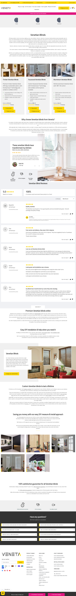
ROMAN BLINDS (29, 562)
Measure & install (52, 6)
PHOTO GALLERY (29, 574)
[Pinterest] (5, 570)
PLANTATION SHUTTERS (31, 559)
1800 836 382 (4, 2)
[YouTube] (9, 570)
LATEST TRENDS (29, 571)
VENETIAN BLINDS (30, 560)
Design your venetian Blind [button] (12, 373)
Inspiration (36, 9)
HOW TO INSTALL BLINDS (58, 564)
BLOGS (40, 557)
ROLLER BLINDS (29, 557)
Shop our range (21, 6)
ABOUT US (41, 555)
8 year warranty (39, 2)
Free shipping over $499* (15, 2)
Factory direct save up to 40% (51, 2)
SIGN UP (20, 562)
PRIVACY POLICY (41, 585)
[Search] (70, 8)
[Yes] (70, 214)
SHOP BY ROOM (29, 572)
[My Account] (74, 8)
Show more (37, 306)
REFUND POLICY (41, 578)
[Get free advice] (72, 2)
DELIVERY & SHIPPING (43, 562)
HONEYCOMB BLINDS (30, 555)
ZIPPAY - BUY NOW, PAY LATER (44, 577)
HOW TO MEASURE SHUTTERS (59, 557)
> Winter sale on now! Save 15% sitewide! (38, 13)
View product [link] (9, 108)
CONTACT (40, 559)
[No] (72, 214)
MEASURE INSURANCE (58, 559)
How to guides (44, 6)
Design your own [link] (10, 111)
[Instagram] (7, 570)
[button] (8, 105)
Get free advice (28, 6)
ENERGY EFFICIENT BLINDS (31, 569)
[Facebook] (2, 570)
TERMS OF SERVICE (42, 580)
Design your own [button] (64, 8)
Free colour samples (36, 6)
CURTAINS (28, 564)
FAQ (39, 564)
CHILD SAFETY (41, 560)
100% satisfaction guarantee (28, 2)
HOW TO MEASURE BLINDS (58, 555)
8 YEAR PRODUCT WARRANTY (44, 572)
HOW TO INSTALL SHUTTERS (59, 566)
